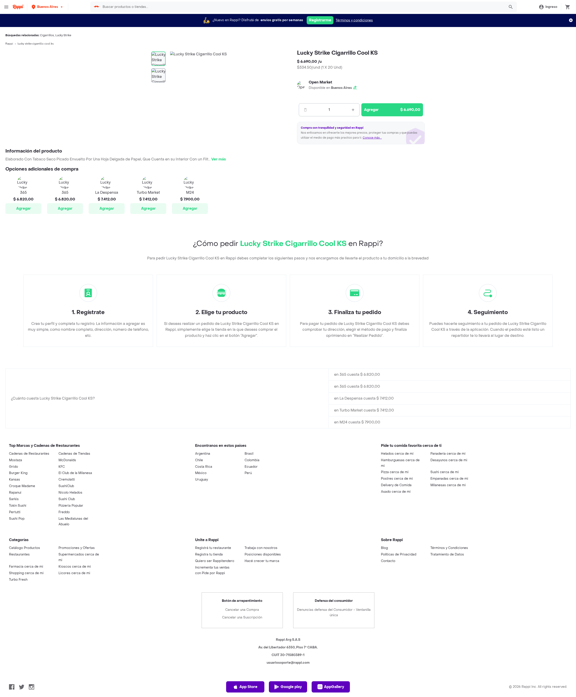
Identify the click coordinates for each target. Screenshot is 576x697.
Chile (199, 460)
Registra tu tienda (209, 554)
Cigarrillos (47, 35)
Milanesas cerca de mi (448, 485)
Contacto (388, 561)
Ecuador (251, 467)
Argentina (202, 454)
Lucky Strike (63, 35)
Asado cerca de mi (396, 492)
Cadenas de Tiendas (74, 454)
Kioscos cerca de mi (74, 566)
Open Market (320, 82)
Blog (384, 548)
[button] (47, 6)
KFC (61, 467)
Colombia (252, 460)
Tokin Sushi (17, 506)
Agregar (23, 208)
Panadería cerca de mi (448, 454)
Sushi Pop (17, 519)
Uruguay (201, 479)
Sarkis (14, 499)
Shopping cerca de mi (26, 573)
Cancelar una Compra (242, 610)
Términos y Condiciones (449, 548)
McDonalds (67, 460)
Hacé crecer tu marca (262, 561)
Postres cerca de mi (397, 479)
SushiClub (66, 486)
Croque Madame (22, 486)
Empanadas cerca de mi (449, 479)
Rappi (9, 43)
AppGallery (334, 686)
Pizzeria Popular (70, 506)
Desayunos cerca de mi (448, 460)
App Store (248, 686)
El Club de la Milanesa (75, 473)
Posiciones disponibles (263, 554)
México (201, 473)
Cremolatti (66, 479)
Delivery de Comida (396, 485)
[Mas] (353, 109)
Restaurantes (19, 554)
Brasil (249, 454)
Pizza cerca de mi (395, 472)
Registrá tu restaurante (213, 548)
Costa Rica (203, 467)
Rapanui (15, 492)
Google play (291, 686)
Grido (13, 467)
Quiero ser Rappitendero (214, 561)
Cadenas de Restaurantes (29, 454)
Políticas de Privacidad (398, 554)
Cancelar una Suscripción (242, 617)
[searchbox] (302, 7)
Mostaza (15, 460)
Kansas (14, 479)
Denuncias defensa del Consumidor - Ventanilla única (334, 612)
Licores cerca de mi (74, 573)
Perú (248, 473)
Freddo (64, 512)
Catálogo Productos (24, 548)
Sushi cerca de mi (444, 472)
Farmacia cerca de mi (26, 566)
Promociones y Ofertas (76, 548)
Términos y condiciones (354, 20)
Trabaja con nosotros (261, 548)
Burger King (18, 473)
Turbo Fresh (18, 580)
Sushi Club (66, 499)
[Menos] (305, 109)
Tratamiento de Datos (447, 554)
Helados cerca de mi (397, 454)
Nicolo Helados (70, 492)
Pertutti (14, 512)
